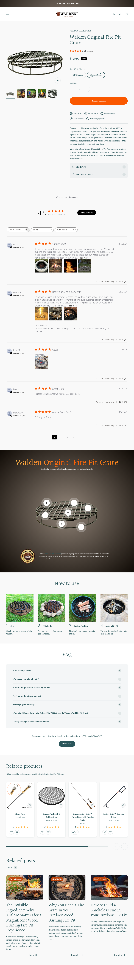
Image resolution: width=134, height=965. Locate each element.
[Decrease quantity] (73, 89)
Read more (83, 258)
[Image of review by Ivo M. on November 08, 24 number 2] (55, 266)
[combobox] (42, 229)
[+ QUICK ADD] (29, 805)
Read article (33, 955)
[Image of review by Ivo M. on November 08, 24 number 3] (70, 266)
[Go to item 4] (42, 93)
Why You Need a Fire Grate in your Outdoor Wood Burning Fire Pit (66, 913)
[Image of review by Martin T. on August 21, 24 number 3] (70, 313)
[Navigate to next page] (85, 437)
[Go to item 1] (10, 93)
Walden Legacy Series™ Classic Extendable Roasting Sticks (82, 817)
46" (17, 832)
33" (11, 832)
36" (48, 832)
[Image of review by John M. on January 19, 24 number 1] (41, 362)
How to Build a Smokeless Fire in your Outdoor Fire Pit (109, 910)
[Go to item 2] (21, 93)
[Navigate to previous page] (48, 437)
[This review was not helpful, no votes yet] (124, 281)
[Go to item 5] (52, 93)
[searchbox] (16, 230)
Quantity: (73, 83)
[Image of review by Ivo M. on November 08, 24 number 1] (41, 266)
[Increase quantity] (86, 89)
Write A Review (87, 212)
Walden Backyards (80, 31)
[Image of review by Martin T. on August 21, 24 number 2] (55, 313)
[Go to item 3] (31, 93)
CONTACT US (67, 744)
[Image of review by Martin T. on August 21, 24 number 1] (41, 313)
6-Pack (74, 832)
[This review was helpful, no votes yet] (120, 281)
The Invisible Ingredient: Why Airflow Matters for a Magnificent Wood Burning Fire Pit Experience (23, 918)
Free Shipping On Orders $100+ (67, 3)
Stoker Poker (20, 814)
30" (42, 832)
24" (105, 832)
